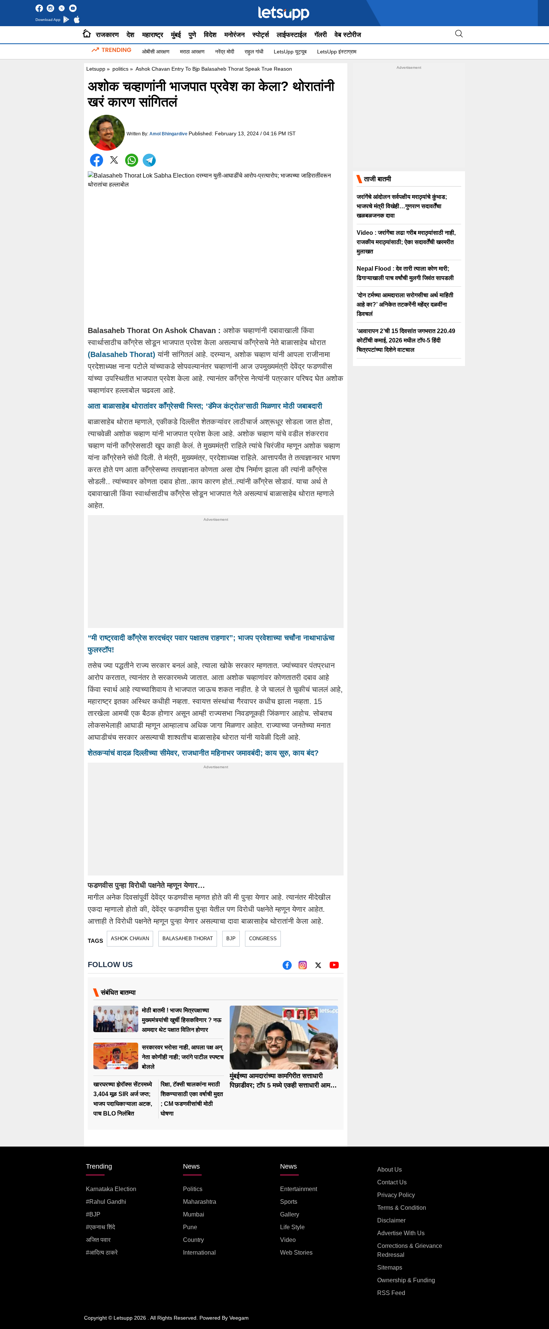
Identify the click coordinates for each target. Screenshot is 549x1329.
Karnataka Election (111, 1189)
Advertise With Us (401, 1233)
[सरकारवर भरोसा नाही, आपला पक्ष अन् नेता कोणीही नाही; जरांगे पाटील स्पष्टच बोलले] (115, 1056)
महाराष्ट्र (152, 35)
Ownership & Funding (406, 1280)
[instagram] (302, 968)
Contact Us (392, 1182)
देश (130, 35)
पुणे (192, 35)
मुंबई (176, 35)
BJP (231, 938)
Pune (190, 1227)
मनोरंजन (234, 35)
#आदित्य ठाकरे (102, 1252)
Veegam (239, 1318)
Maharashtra (199, 1202)
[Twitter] (114, 161)
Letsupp (95, 69)
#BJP (93, 1214)
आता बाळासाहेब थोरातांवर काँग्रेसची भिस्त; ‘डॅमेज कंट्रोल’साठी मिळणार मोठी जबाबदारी (205, 406)
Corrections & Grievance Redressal (409, 1250)
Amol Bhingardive (168, 133)
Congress (263, 938)
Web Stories (296, 1252)
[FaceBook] (96, 160)
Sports (288, 1202)
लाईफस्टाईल (292, 35)
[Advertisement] (216, 575)
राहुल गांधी (254, 52)
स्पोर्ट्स (260, 35)
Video (288, 1240)
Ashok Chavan (130, 938)
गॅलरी (320, 35)
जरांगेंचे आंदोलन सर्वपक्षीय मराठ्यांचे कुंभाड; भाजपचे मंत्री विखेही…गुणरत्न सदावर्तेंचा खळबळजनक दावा (402, 206)
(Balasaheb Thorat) (123, 354)
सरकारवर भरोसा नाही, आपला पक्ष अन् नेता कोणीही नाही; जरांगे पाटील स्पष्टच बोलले (183, 1057)
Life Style (292, 1227)
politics (120, 69)
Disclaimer (391, 1220)
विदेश (210, 35)
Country (193, 1240)
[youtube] (334, 968)
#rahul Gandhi (106, 1202)
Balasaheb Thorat (187, 938)
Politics (192, 1189)
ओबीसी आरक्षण (156, 52)
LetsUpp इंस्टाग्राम (336, 52)
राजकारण (107, 35)
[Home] (86, 34)
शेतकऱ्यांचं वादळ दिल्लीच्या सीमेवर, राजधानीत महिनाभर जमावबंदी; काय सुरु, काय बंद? (203, 753)
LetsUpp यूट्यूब (290, 52)
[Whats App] (131, 160)
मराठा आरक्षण (192, 52)
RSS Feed (391, 1293)
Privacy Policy (396, 1195)
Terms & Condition (401, 1208)
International (199, 1252)
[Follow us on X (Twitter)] (318, 968)
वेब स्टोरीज (348, 35)
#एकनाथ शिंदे (100, 1227)
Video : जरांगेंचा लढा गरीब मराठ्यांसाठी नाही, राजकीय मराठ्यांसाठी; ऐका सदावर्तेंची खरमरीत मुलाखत (406, 242)
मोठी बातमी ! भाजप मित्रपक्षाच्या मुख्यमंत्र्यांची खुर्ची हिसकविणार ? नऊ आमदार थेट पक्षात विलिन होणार (181, 1020)
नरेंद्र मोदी (224, 52)
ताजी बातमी (377, 179)
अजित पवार (98, 1240)
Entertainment (298, 1189)
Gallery (289, 1214)
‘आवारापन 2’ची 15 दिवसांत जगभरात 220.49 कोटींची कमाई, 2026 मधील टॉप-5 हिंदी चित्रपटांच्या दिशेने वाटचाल (406, 340)
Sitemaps (389, 1267)
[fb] (287, 968)
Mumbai (193, 1214)
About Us (389, 1169)
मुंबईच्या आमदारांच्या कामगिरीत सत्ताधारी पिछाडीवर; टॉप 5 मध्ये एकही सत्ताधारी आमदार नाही (284, 1085)
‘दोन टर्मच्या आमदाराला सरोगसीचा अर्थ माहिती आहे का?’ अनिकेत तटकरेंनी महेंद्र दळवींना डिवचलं (405, 304)
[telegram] (149, 160)
